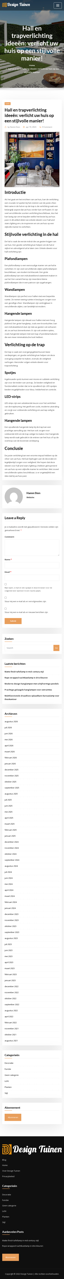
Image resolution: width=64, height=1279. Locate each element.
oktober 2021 (10, 1034)
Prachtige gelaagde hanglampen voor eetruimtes (28, 689)
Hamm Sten (14, 127)
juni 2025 (9, 805)
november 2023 (12, 920)
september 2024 (12, 860)
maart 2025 (10, 823)
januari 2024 (10, 908)
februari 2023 (11, 974)
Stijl (6, 1093)
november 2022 (12, 992)
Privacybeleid (8, 1176)
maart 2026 (10, 751)
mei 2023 (9, 956)
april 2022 (9, 1016)
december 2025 (11, 769)
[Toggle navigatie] (58, 5)
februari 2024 (11, 902)
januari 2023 (10, 980)
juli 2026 (8, 727)
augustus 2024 (11, 866)
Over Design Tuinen (11, 1170)
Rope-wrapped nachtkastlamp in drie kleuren (26, 677)
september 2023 (12, 932)
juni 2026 (9, 733)
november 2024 (12, 848)
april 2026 (9, 745)
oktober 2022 (10, 998)
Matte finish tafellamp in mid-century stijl (24, 671)
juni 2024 (9, 878)
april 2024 (9, 890)
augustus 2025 (11, 793)
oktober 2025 (10, 781)
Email (8, 572)
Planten (8, 1087)
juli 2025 (8, 799)
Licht (8, 103)
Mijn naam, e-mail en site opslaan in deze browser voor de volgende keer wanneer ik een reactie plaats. (28, 589)
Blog (4, 1159)
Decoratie (9, 1063)
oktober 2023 (10, 926)
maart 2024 (10, 896)
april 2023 (9, 962)
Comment (9, 536)
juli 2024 (8, 872)
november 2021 (12, 1028)
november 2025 (12, 775)
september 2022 (12, 1004)
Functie (8, 1069)
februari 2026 (11, 757)
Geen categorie (12, 1075)
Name (8, 559)
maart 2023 (10, 968)
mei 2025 (9, 811)
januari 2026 (10, 763)
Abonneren (13, 1117)
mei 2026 (9, 739)
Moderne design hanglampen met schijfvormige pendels (32, 683)
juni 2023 (9, 950)
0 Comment (47, 127)
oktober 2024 (10, 854)
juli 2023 (8, 944)
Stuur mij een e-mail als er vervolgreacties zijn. (25, 601)
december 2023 (11, 914)
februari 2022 (11, 1022)
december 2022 (11, 986)
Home (32, 65)
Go (56, 647)
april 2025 (9, 817)
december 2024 (11, 842)
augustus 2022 (11, 1010)
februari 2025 (11, 829)
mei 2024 (9, 884)
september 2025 (12, 787)
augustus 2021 (11, 1040)
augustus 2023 (11, 938)
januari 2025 (10, 836)
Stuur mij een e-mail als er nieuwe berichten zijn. (26, 612)
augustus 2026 (11, 721)
